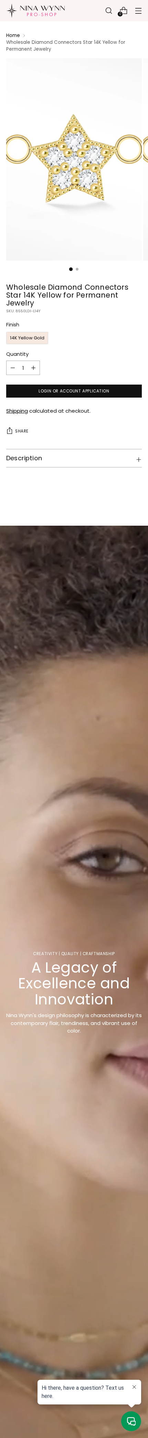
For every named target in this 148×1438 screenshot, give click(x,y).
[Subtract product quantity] (33, 368)
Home (13, 35)
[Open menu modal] (138, 11)
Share (22, 431)
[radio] (27, 338)
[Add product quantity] (13, 368)
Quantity (17, 354)
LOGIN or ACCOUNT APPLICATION (74, 391)
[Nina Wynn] (35, 10)
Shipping (17, 410)
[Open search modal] (109, 11)
